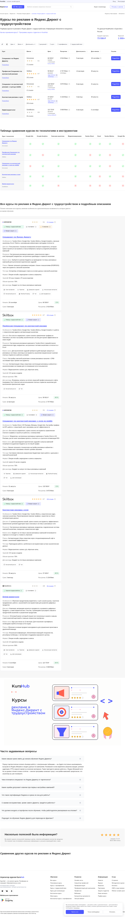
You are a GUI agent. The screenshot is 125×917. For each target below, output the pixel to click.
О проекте (115, 880)
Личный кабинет (79, 898)
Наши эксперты (102, 893)
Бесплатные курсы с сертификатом (61, 898)
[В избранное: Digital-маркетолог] (107, 109)
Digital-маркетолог (8, 184)
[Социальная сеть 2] (7, 891)
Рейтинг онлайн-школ (118, 890)
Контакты (114, 885)
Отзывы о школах (117, 7)
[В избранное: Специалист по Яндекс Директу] (107, 58)
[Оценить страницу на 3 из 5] (110, 835)
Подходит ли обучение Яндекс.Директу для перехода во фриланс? (28, 818)
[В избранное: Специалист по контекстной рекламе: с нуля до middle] (107, 84)
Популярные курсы (56, 883)
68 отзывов (30, 116)
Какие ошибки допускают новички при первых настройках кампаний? (28, 787)
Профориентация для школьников (84, 888)
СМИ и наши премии (118, 888)
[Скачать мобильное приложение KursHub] (7, 900)
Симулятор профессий (81, 883)
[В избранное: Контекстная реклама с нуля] (107, 97)
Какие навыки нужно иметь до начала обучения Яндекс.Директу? (27, 759)
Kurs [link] (4, 7)
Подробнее (5, 64)
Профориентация (79, 885)
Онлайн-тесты (78, 880)
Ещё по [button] (51, 75)
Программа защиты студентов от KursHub (33, 32)
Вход (114, 1)
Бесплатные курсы (55, 893)
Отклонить (112, 912)
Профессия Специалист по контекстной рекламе (11, 153)
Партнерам (101, 888)
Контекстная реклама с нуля (11, 174)
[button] (69, 58)
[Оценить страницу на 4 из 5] (114, 835)
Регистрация (121, 1)
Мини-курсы (54, 896)
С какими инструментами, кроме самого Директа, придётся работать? (28, 803)
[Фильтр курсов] (7, 44)
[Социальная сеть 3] (11, 891)
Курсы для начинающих (57, 890)
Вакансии (101, 885)
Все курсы (53, 880)
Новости (100, 880)
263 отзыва (30, 77)
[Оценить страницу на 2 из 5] (106, 835)
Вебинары (77, 893)
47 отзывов (30, 64)
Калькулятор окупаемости (82, 896)
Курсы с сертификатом (57, 885)
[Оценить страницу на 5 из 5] (118, 835)
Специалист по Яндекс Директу (9, 142)
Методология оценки (118, 883)
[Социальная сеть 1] (2, 891)
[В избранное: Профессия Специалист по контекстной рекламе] (107, 71)
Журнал (100, 883)
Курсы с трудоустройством (58, 888)
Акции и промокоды (100, 7)
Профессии (77, 890)
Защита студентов (103, 890)
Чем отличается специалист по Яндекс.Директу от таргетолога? (26, 780)
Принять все (74, 912)
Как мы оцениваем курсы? (9, 32)
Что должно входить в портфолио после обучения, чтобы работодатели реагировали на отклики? (39, 810)
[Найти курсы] (71, 7)
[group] (67, 44)
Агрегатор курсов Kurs (12, 877)
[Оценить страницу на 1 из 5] (102, 835)
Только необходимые (93, 912)
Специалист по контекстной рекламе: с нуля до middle (11, 164)
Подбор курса (102, 896)
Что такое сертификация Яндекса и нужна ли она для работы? (26, 795)
